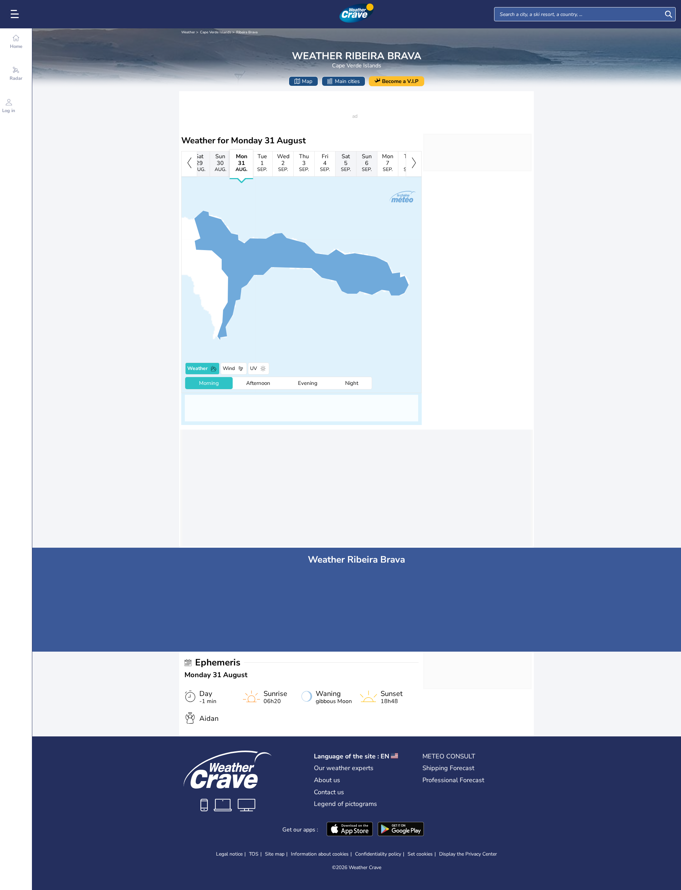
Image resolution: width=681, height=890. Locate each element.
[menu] (16, 14)
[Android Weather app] (401, 830)
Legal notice (229, 854)
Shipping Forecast (448, 768)
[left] (189, 164)
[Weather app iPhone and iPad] (350, 830)
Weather (188, 32)
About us (327, 780)
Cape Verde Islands (215, 32)
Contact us (329, 792)
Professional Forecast (453, 780)
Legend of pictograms (345, 804)
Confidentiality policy (378, 854)
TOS (254, 854)
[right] (414, 164)
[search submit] (668, 14)
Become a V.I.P (400, 81)
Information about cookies (320, 854)
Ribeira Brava (247, 32)
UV (253, 368)
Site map (274, 854)
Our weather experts (343, 768)
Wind (229, 368)
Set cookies (420, 854)
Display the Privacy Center (468, 854)
